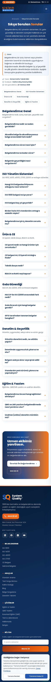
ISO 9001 (5, 548)
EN (45, 2)
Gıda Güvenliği (22, 97)
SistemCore (35, 2)
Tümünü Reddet (14, 676)
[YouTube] (24, 535)
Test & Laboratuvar (10, 618)
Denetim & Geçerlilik (12, 102)
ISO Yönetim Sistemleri (35, 92)
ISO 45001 (6, 555)
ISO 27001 (6, 559)
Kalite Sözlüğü (8, 585)
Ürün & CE (8, 97)
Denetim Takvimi (9, 596)
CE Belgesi (6, 562)
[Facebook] (11, 535)
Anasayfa (15, 19)
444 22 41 (10, 2)
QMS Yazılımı (7, 611)
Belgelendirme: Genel (12, 92)
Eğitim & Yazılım (31, 102)
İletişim (5, 625)
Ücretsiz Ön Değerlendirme (22, 463)
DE (48, 2)
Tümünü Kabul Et (36, 676)
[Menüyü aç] (46, 8)
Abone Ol (25, 649)
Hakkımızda (6, 622)
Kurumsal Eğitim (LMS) (11, 614)
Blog (4, 588)
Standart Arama (8, 577)
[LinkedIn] (5, 535)
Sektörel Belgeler (9, 566)
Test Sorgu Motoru (9, 581)
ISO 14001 (6, 552)
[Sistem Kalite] (8, 8)
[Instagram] (17, 535)
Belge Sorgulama (9, 592)
